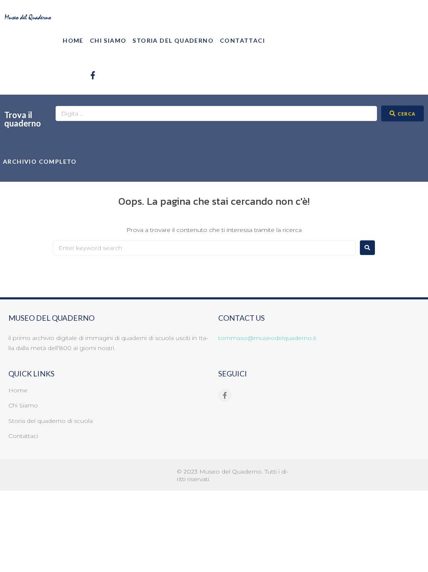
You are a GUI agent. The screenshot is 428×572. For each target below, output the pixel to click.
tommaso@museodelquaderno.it (267, 338)
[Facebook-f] (93, 75)
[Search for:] (204, 247)
